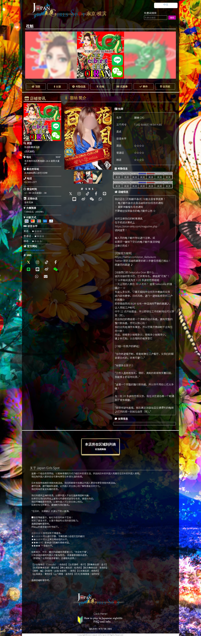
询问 (110, 628)
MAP (58, 157)
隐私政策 (93, 628)
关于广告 (102, 628)
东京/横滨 (96, 13)
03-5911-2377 (30, 182)
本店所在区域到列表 (100, 446)
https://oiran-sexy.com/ (34, 250)
